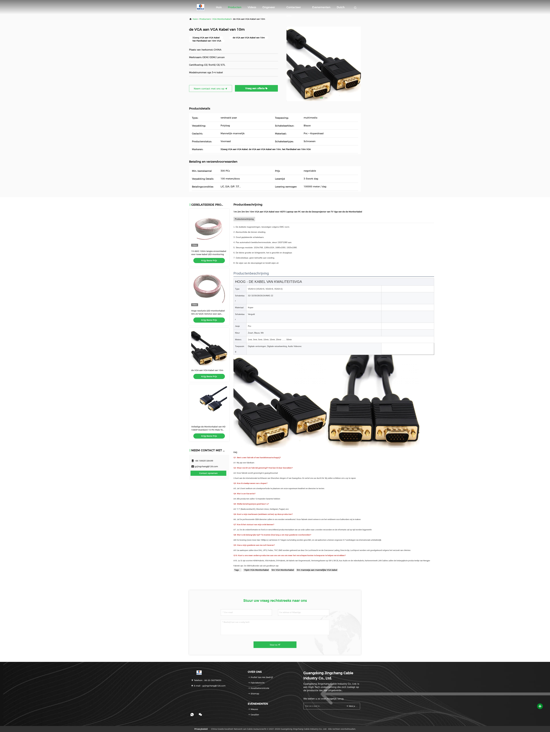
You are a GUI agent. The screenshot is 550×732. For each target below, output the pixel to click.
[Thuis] (200, 7)
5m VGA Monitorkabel (283, 570)
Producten (234, 7)
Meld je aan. (353, 706)
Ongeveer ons (268, 9)
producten (204, 19)
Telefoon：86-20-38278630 (207, 680)
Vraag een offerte (255, 88)
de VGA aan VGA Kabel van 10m (207, 370)
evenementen (321, 7)
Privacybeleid (201, 729)
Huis (219, 7)
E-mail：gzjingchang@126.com (209, 685)
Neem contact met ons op (209, 88)
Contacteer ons (293, 9)
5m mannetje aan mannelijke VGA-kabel (317, 570)
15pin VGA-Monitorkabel (256, 570)
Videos (252, 7)
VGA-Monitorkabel (221, 19)
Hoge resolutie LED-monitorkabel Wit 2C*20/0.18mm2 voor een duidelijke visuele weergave (208, 313)
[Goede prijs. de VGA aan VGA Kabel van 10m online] (209, 348)
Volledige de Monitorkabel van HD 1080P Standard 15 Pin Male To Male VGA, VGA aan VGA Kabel (208, 429)
